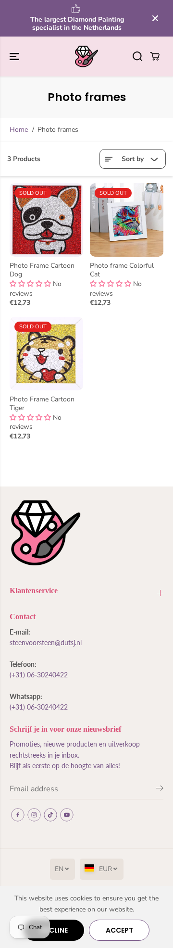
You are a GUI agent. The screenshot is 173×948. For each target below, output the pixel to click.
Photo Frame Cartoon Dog (42, 270)
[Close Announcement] (155, 18)
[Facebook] (18, 815)
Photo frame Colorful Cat (122, 270)
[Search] (137, 56)
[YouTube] (67, 815)
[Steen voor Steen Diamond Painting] (86, 56)
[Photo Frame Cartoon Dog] (46, 220)
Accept (119, 930)
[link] (86, 533)
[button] (15, 57)
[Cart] (154, 56)
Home (19, 129)
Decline (54, 930)
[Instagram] (34, 815)
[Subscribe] (159, 790)
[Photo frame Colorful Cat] (126, 220)
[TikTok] (50, 815)
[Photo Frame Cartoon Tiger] (46, 353)
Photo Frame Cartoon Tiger (42, 403)
